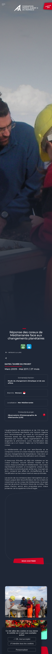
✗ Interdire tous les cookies (22, 644)
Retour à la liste (14, 352)
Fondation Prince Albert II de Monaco (26, 8)
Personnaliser (22, 650)
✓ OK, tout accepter (22, 639)
